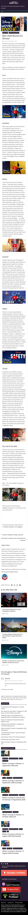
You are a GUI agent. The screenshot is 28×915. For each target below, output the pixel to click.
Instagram (19, 527)
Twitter (6, 527)
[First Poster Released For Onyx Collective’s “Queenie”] (14, 594)
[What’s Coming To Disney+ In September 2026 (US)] (5, 751)
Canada (4, 777)
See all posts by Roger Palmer (10, 572)
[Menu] (2, 12)
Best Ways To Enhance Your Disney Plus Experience (13, 539)
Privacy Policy (19, 902)
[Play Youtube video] (14, 112)
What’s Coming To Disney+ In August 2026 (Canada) (13, 852)
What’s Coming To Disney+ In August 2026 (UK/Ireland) (13, 835)
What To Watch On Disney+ (14, 32)
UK (7, 831)
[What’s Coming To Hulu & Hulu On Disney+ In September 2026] (5, 788)
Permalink (21, 680)
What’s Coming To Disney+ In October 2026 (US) (13, 816)
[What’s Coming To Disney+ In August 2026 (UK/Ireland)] (5, 822)
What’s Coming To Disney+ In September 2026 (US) (13, 764)
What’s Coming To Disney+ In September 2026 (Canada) (13, 781)
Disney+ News (5, 32)
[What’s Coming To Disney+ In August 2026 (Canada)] (5, 841)
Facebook (11, 527)
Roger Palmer (14, 41)
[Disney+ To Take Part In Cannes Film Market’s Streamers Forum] (14, 645)
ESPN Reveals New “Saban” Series (10, 739)
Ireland (20, 829)
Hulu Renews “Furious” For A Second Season (13, 737)
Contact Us (11, 902)
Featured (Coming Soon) (13, 758)
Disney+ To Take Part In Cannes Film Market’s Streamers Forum (13, 661)
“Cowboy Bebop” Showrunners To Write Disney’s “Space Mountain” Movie (12, 635)
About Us (3, 902)
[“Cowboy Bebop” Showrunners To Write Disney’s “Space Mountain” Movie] (14, 618)
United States (5, 760)
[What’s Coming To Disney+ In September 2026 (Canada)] (5, 771)
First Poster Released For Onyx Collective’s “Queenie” (11, 610)
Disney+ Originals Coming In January (13, 534)
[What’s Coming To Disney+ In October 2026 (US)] (5, 805)
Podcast (20, 758)
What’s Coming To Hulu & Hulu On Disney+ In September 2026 (13, 799)
